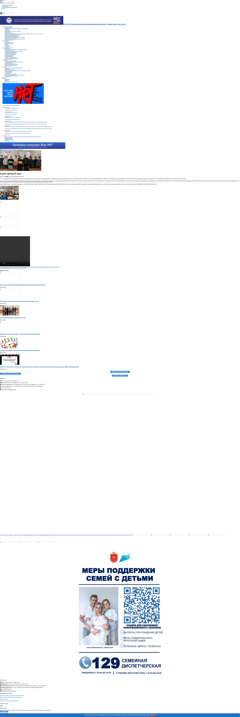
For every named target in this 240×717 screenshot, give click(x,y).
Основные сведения (8, 27)
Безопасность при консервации (10, 114)
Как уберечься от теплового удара (11, 110)
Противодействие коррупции (10, 53)
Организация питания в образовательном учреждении (14, 74)
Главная (3, 149)
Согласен (153, 715)
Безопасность (7, 48)
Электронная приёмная (9, 139)
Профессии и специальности (10, 54)
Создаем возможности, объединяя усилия (12, 317)
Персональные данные (9, 39)
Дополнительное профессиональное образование (14, 51)
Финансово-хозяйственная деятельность (12, 36)
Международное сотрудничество (11, 38)
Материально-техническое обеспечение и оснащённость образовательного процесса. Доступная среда (23, 33)
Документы (7, 29)
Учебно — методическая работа (10, 57)
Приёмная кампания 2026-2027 (10, 60)
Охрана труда (7, 80)
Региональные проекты (9, 56)
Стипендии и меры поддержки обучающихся (13, 34)
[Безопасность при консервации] (11, 112)
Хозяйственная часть (9, 59)
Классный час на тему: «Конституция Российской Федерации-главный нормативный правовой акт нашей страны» (29, 267)
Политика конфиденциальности (9, 7)
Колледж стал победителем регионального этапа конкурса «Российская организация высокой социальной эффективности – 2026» (28, 128)
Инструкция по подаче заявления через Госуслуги (14, 61)
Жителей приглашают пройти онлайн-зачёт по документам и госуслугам (18, 133)
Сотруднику (4, 78)
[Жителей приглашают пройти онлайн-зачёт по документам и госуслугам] (18, 131)
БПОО (3, 77)
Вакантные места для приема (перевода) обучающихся (15, 37)
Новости (6, 44)
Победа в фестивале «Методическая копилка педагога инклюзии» (20, 350)
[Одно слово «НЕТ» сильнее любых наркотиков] (23, 103)
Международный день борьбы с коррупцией (13, 268)
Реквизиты (7, 140)
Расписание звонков (8, 72)
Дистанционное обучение (10, 69)
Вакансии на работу (8, 137)
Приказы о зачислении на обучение (11, 65)
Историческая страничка (9, 42)
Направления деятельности (7, 47)
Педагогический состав (9, 32)
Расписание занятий (8, 71)
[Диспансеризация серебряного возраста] (13, 117)
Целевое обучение (8, 62)
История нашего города (9, 43)
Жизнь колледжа (5, 40)
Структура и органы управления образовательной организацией (16, 28)
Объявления (7, 45)
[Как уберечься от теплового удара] (11, 108)
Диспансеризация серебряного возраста (12, 119)
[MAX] (1, 1)
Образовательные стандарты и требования (13, 31)
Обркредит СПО (8, 66)
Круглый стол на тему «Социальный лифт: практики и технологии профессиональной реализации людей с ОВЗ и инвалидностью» (39, 366)
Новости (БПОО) (9, 149)
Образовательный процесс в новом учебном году (13, 67)
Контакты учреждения (7, 5)
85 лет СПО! (7, 41)
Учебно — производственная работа (11, 58)
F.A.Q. (3, 8)
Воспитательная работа (9, 50)
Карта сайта (5, 6)
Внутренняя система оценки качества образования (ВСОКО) (16, 49)
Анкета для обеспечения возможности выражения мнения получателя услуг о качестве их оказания (23, 136)
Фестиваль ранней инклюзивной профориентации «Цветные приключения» (23, 284)
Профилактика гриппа (9, 55)
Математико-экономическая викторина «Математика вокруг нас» (19, 301)
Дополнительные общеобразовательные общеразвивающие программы (18, 70)
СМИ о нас (7, 46)
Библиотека (7, 68)
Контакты (4, 135)
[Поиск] (1, 0)
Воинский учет (7, 79)
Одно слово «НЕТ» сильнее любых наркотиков (10, 105)
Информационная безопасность (11, 52)
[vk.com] (0, 1)
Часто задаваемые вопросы (10, 141)
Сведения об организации (8, 26)
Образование (7, 30)
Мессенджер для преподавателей (11, 81)
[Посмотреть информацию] (32, 148)
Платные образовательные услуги (11, 35)
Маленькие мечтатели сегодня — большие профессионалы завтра (20, 334)
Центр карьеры (7, 73)
